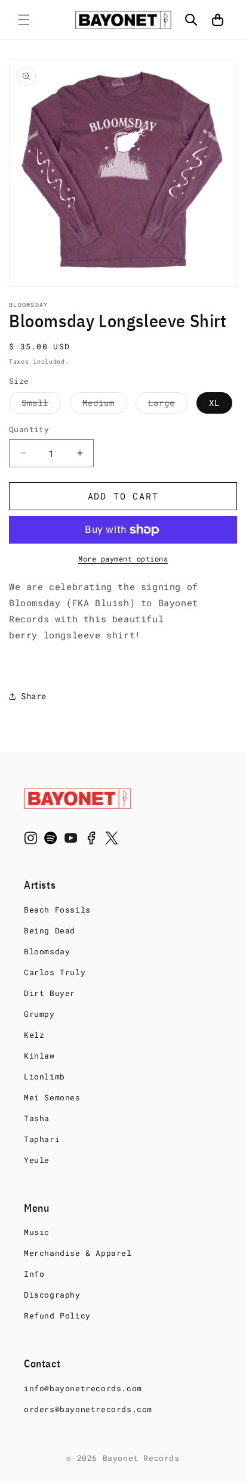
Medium (104, 405)
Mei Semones (52, 1097)
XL (214, 402)
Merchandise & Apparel (78, 1253)
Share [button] (34, 696)
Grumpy (39, 1014)
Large (167, 405)
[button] (24, 20)
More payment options (123, 558)
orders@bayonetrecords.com (88, 1409)
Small (41, 405)
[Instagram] (30, 840)
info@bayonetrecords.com (83, 1388)
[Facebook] (91, 840)
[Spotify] (50, 840)
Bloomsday (47, 951)
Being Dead (49, 930)
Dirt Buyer (49, 993)
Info (34, 1273)
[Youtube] (71, 840)
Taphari (42, 1139)
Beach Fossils (57, 909)
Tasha (37, 1118)
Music (37, 1232)
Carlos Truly (54, 972)
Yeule (37, 1160)
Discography (52, 1294)
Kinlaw (39, 1055)
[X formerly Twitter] (111, 840)
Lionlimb (44, 1076)
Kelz (34, 1034)
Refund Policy (57, 1315)
